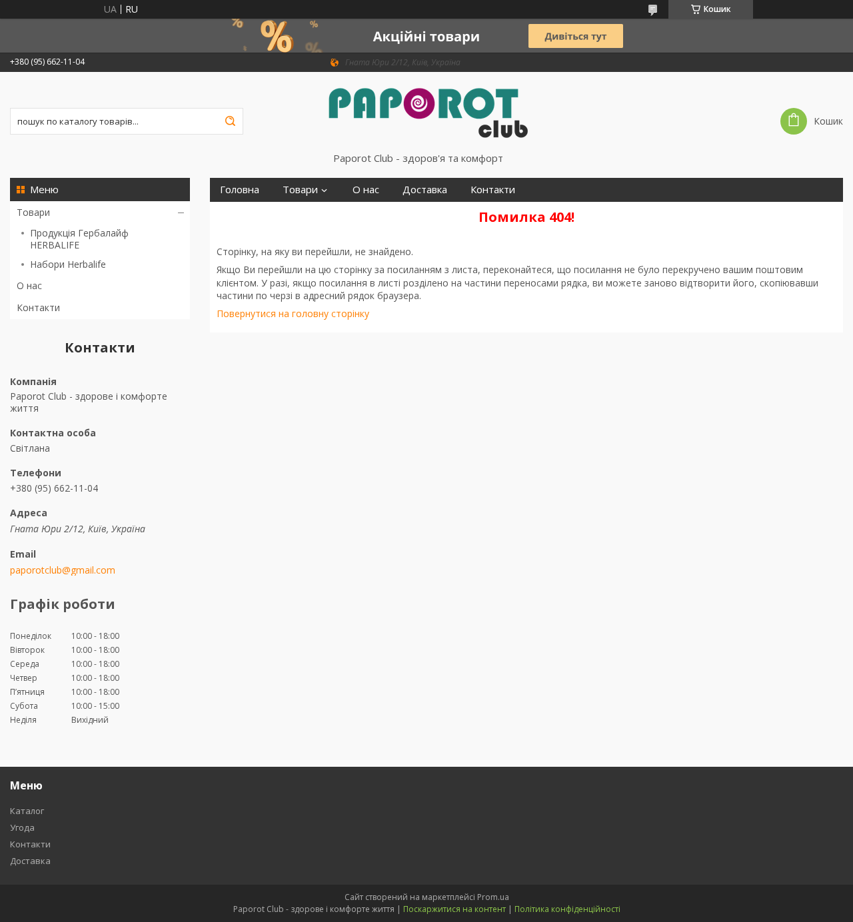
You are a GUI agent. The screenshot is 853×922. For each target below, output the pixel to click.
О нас (29, 285)
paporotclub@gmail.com (62, 570)
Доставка (425, 190)
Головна (239, 190)
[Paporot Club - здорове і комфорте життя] (426, 112)
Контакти (38, 307)
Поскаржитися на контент (454, 909)
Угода (22, 827)
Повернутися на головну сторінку (293, 313)
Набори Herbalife (68, 264)
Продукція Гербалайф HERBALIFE (79, 239)
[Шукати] (230, 121)
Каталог (27, 811)
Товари (33, 212)
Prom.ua (493, 897)
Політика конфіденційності (567, 909)
